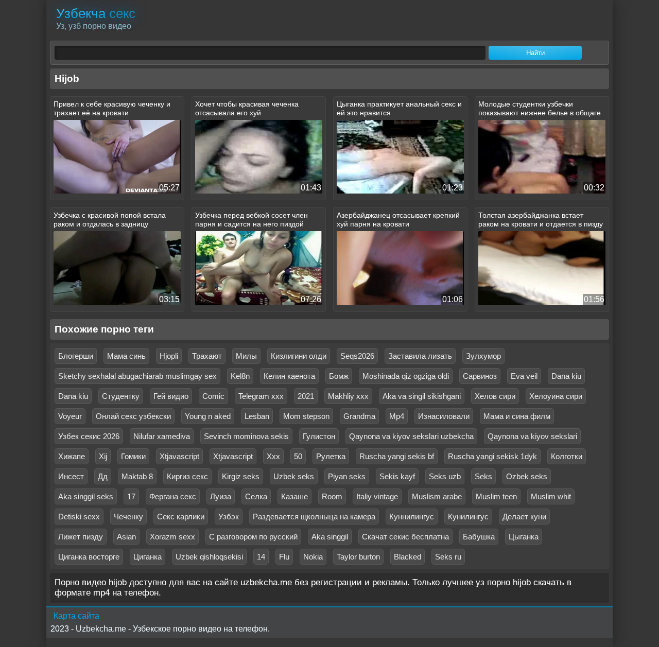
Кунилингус (468, 516)
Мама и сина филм (516, 416)
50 (298, 456)
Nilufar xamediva (161, 436)
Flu (284, 556)
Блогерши (75, 356)
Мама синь (126, 356)
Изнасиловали (444, 416)
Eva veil (524, 376)
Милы (246, 356)
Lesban (257, 416)
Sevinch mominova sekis (246, 436)
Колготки (566, 456)
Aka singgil (329, 536)
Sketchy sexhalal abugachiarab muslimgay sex (137, 376)
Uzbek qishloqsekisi (209, 556)
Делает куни (524, 516)
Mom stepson (306, 416)
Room (332, 496)
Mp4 (396, 416)
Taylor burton (358, 556)
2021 (306, 396)
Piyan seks (347, 476)
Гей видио (170, 396)
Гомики (133, 456)
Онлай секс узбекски (133, 416)
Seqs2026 (357, 356)
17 (131, 496)
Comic (213, 396)
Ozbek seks (526, 476)
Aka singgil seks (85, 496)
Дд (103, 476)
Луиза (220, 496)
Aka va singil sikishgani (422, 396)
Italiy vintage (377, 496)
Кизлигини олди (298, 356)
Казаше (294, 496)
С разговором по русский (253, 536)
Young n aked (208, 416)
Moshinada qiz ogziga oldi (405, 376)
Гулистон (319, 436)
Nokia (313, 556)
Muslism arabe (437, 496)
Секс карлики (180, 516)
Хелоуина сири (555, 396)
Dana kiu (566, 376)
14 (261, 556)
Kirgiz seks (240, 476)
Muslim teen (496, 496)
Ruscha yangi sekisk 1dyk (492, 456)
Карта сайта (76, 615)
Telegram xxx (261, 396)
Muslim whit (551, 496)
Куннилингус (411, 516)
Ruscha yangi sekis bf (396, 456)
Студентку (121, 396)
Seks (483, 476)
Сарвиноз (480, 376)
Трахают (207, 356)
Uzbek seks (293, 476)
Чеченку (128, 516)
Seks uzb (445, 476)
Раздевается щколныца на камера (314, 516)
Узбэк (228, 516)
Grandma (359, 416)
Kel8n (240, 376)
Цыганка (524, 536)
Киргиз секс (187, 476)
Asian (126, 536)
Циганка (147, 556)
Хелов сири (495, 396)
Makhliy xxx (348, 396)
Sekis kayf (397, 476)
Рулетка (330, 456)
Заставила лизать (420, 356)
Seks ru (448, 556)
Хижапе (71, 456)
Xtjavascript (179, 456)
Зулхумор (483, 356)
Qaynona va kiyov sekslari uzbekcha (411, 436)
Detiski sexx (79, 516)
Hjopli (169, 356)
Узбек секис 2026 (88, 436)
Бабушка (479, 536)
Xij (103, 456)
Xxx (273, 456)
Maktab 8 (137, 476)
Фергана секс (172, 496)
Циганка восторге (88, 556)
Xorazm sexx (172, 536)
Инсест (71, 476)
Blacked (407, 556)
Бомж (339, 376)
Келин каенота (289, 376)
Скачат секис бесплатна (405, 536)
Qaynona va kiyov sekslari (532, 436)
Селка (256, 496)
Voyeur (70, 416)
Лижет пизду (80, 536)
